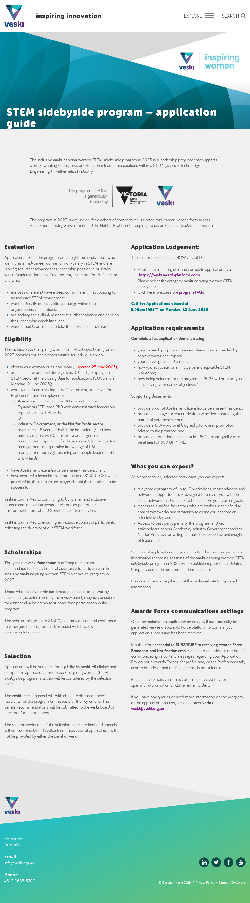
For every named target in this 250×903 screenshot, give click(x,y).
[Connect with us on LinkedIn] (204, 862)
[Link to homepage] (14, 16)
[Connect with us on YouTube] (241, 862)
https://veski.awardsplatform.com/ (170, 275)
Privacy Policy (205, 882)
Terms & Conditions (232, 882)
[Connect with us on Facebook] (228, 862)
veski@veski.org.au (147, 708)
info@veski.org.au (19, 862)
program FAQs (191, 292)
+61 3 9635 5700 (19, 880)
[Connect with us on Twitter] (216, 862)
